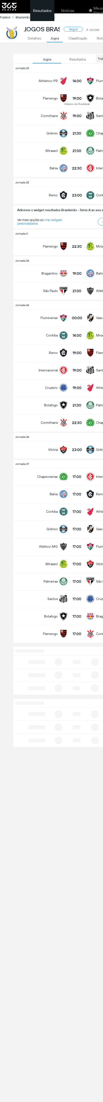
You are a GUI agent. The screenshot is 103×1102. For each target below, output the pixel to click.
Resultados (42, 10)
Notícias (67, 10)
